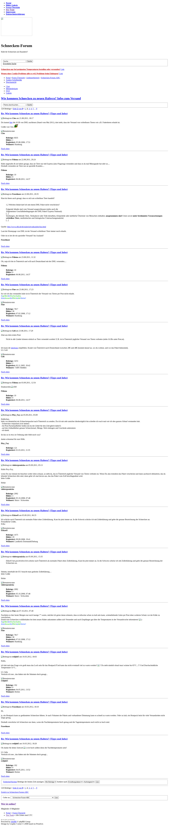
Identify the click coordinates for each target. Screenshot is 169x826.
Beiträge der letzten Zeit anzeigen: (31, 782)
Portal (8, 78)
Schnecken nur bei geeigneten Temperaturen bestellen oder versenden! (30, 69)
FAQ (8, 91)
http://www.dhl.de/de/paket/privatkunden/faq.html (26, 227)
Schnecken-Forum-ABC (50, 78)
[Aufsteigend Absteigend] (91, 782)
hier (11, 122)
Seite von (18, 109)
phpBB (14, 822)
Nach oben (5, 149)
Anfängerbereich (32, 78)
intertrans (14, 348)
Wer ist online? (8, 804)
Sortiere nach (62, 782)
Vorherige (7, 782)
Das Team (10, 815)
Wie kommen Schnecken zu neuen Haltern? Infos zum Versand (41, 98)
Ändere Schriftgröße (14, 80)
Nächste (14, 782)
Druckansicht (11, 82)
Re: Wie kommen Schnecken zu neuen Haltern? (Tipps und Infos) (34, 113)
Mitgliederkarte (12, 89)
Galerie (9, 93)
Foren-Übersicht (18, 78)
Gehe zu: (6, 797)
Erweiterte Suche (9, 64)
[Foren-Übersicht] (16, 35)
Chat (8, 86)
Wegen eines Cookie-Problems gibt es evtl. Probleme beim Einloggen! (30, 74)
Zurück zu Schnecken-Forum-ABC (15, 792)
